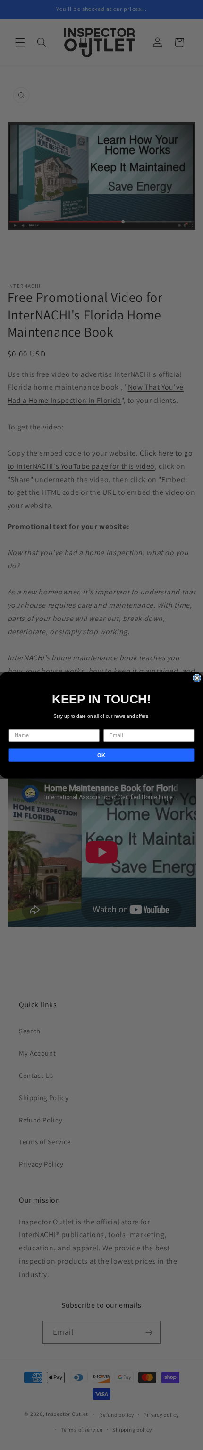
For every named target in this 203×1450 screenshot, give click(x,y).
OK (101, 754)
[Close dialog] (197, 678)
